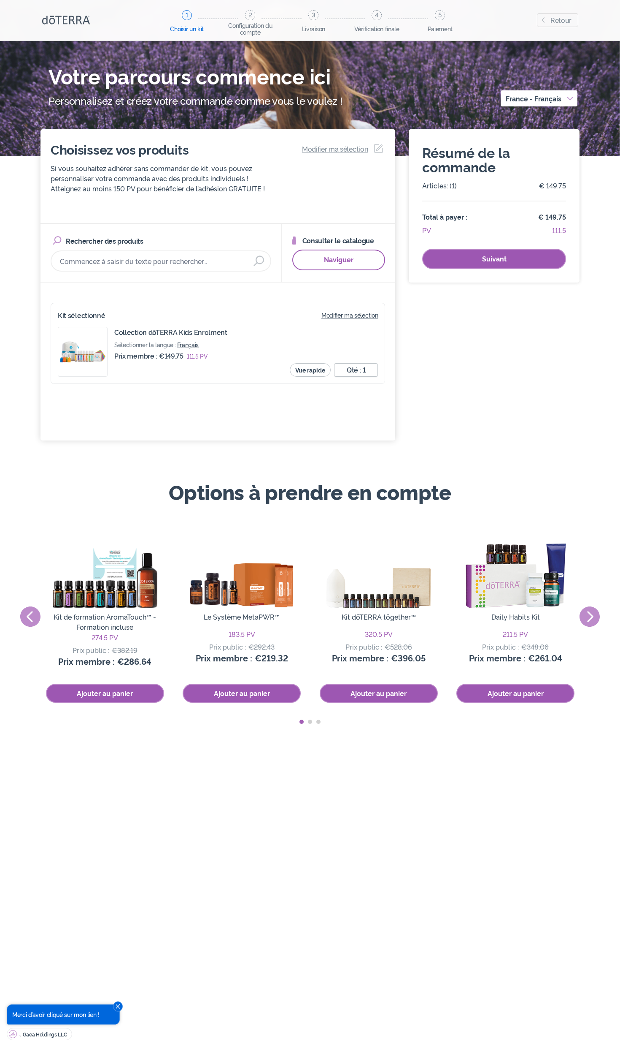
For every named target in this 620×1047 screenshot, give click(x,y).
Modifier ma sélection (349, 315)
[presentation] (30, 616)
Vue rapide (310, 370)
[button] (301, 722)
